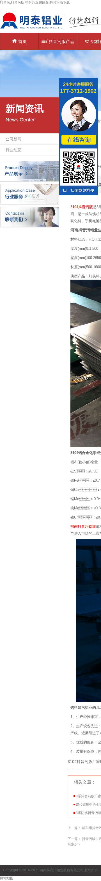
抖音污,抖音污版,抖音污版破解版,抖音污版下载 (35, 2)
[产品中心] (29, 171)
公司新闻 (13, 139)
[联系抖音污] (29, 217)
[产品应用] (29, 194)
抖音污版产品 (61, 41)
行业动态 (13, 150)
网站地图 (6, 878)
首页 (22, 41)
